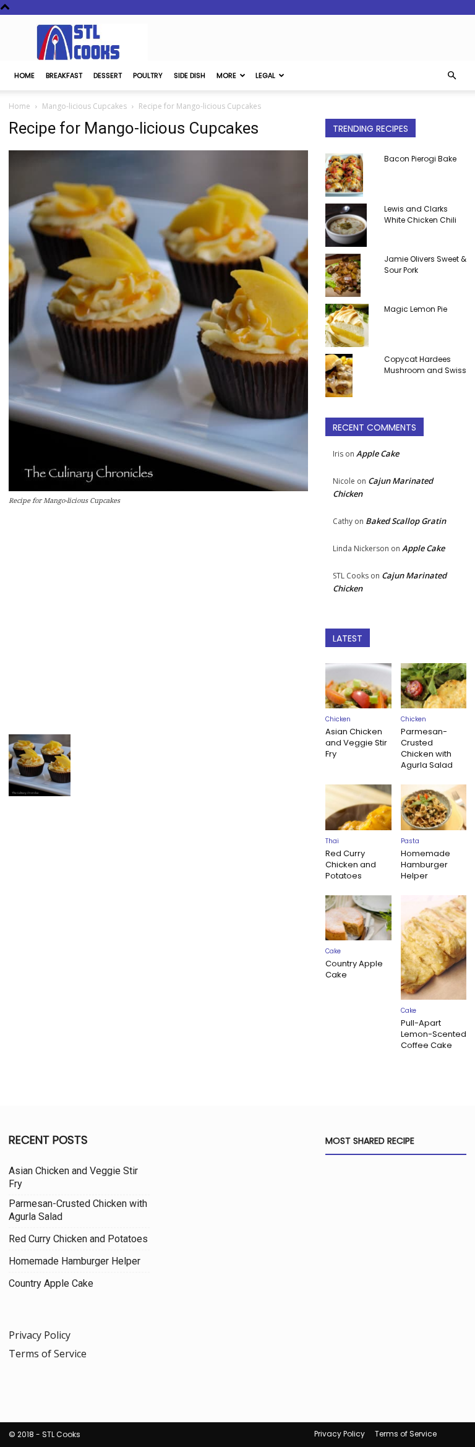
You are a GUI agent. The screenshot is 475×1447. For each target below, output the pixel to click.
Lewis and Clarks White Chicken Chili (420, 214)
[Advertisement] (158, 623)
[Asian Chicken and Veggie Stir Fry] (358, 685)
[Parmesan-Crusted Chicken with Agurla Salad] (434, 685)
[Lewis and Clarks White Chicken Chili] (350, 225)
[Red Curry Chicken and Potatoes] (358, 807)
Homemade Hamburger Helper (425, 865)
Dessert (107, 75)
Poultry (148, 75)
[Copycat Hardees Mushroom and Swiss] (350, 375)
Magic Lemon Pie (415, 309)
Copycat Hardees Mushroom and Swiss (425, 365)
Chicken (338, 719)
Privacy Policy (40, 1335)
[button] (451, 75)
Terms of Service (48, 1353)
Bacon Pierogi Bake (420, 158)
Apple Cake (377, 453)
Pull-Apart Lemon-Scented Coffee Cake (433, 1034)
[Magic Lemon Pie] (350, 325)
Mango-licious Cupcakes (84, 106)
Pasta (410, 841)
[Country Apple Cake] (358, 917)
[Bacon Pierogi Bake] (350, 175)
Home (24, 75)
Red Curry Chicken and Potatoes (350, 865)
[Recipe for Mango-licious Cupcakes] (158, 488)
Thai (332, 841)
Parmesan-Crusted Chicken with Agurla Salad (427, 748)
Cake (333, 951)
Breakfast (64, 75)
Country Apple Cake (354, 969)
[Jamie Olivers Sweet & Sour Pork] (350, 275)
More (226, 75)
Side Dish (189, 75)
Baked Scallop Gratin (406, 520)
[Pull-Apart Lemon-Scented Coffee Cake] (434, 947)
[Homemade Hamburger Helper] (434, 807)
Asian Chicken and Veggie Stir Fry (356, 743)
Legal (265, 75)
